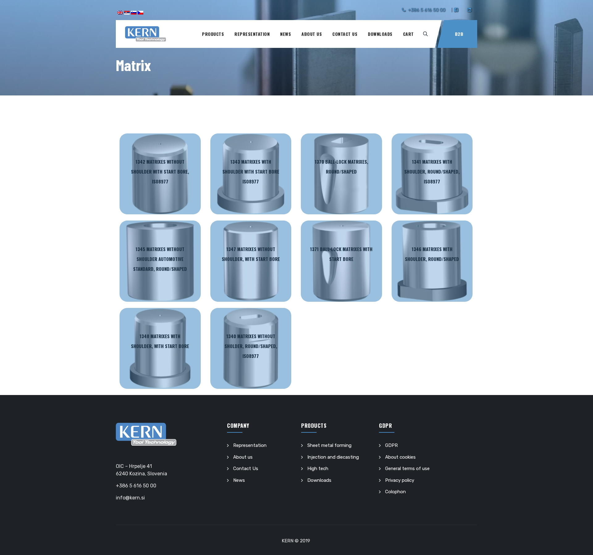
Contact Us (344, 34)
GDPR (391, 445)
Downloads (380, 34)
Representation (252, 34)
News (285, 34)
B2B (459, 34)
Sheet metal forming (329, 445)
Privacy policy (399, 480)
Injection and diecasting (333, 457)
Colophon (395, 491)
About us (311, 34)
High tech (317, 468)
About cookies (400, 457)
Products (213, 34)
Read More (160, 174)
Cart (408, 34)
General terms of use (407, 468)
